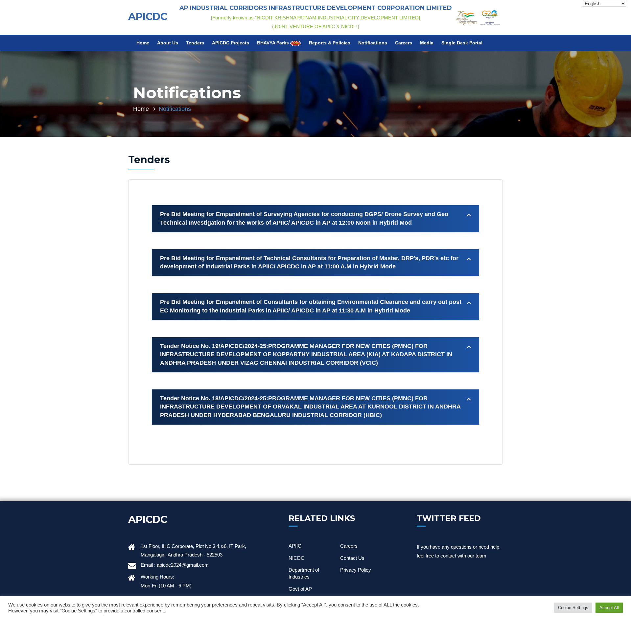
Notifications (372, 42)
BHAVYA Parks (273, 42)
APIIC (295, 546)
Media (426, 42)
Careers (403, 42)
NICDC (296, 558)
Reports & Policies (329, 42)
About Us (167, 42)
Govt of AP (300, 589)
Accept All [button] (609, 607)
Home (142, 42)
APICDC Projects (230, 42)
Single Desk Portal (461, 42)
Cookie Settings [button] (573, 607)
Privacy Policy (355, 570)
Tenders (195, 42)
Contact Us (352, 558)
